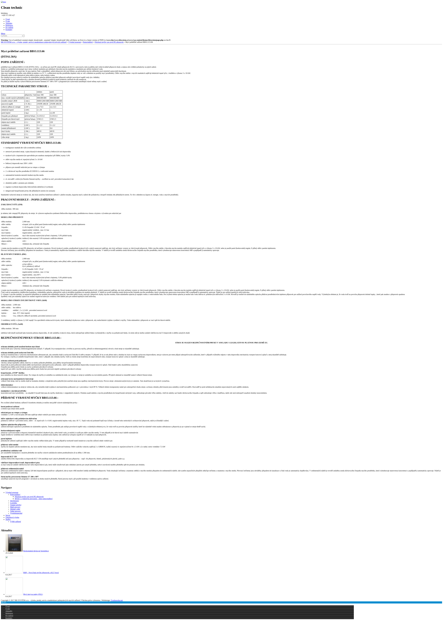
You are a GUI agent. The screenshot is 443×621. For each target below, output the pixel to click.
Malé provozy (15, 507)
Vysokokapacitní (16, 513)
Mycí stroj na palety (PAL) (33, 594)
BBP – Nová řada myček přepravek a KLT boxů (41, 573)
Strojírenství (14, 501)
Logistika (13, 503)
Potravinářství (88, 42)
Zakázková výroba (12, 517)
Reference (9, 25)
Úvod (8, 19)
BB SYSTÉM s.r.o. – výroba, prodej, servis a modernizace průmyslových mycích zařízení (33, 42)
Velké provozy (15, 511)
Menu (3, 33)
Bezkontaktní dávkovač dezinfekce (36, 551)
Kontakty (9, 30)
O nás (8, 21)
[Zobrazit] (14, 551)
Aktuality (9, 23)
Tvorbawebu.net (117, 600)
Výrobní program (74, 42)
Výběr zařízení (15, 522)
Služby (8, 519)
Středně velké (15, 509)
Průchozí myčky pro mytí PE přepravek (109, 42)
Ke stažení (9, 27)
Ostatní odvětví (15, 505)
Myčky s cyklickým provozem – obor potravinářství (33, 499)
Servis (8, 515)
